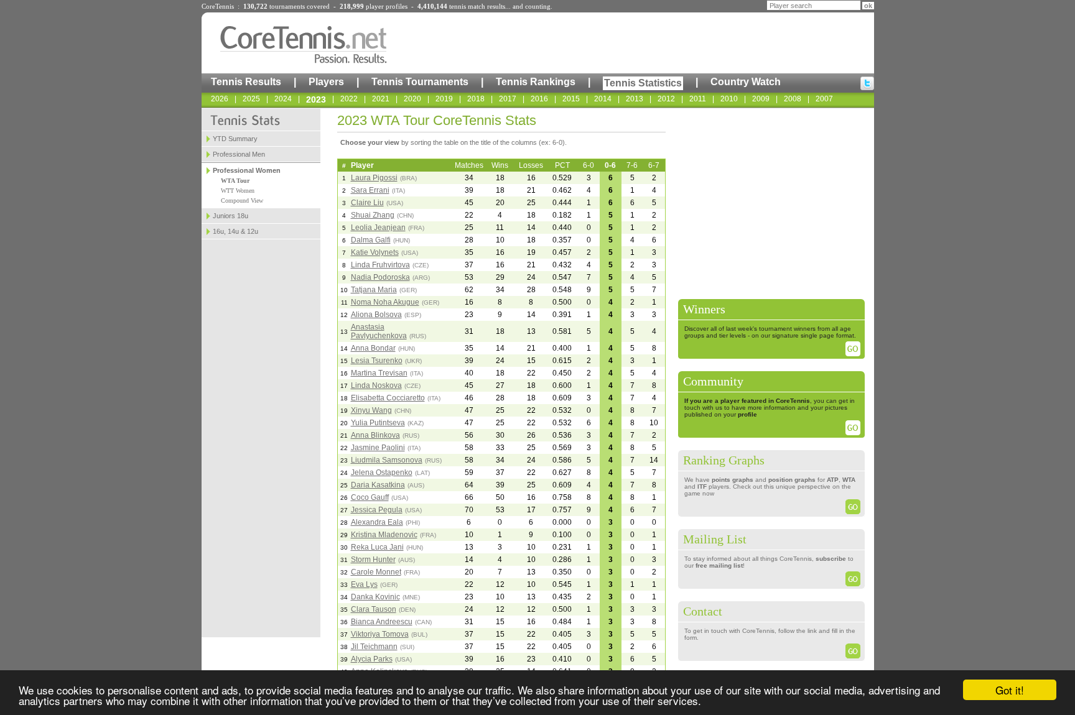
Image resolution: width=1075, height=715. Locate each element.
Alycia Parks (372, 659)
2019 (444, 99)
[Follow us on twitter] (867, 83)
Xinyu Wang (371, 410)
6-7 (653, 165)
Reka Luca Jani (377, 547)
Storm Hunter (373, 559)
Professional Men (239, 154)
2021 (380, 99)
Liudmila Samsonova (386, 460)
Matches (469, 165)
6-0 (588, 165)
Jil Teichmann (374, 646)
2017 (507, 99)
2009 (761, 99)
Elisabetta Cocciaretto (388, 398)
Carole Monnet (376, 572)
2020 (412, 99)
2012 (666, 99)
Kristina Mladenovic (384, 534)
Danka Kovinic (375, 597)
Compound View (242, 200)
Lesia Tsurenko (377, 360)
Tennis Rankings (535, 81)
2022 (349, 99)
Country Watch (745, 81)
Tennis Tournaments (419, 81)
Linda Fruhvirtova (380, 265)
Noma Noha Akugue (385, 302)
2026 (219, 99)
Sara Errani (370, 190)
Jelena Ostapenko (381, 472)
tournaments (287, 6)
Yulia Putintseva (378, 422)
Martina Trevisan (379, 373)
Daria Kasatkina (378, 485)
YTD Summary (235, 138)
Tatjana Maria (374, 289)
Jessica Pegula (377, 509)
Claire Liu (367, 202)
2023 (316, 99)
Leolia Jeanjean (378, 227)
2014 (603, 99)
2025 (251, 99)
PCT (562, 165)
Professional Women (247, 170)
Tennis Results (246, 81)
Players (326, 81)
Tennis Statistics (643, 83)
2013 (634, 99)
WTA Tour (235, 180)
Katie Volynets (375, 252)
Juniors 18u (230, 215)
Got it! (1009, 690)
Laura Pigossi (374, 177)
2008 (792, 99)
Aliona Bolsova (376, 314)
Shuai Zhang (372, 215)
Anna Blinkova (375, 435)
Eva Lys (364, 584)
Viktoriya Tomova (380, 634)
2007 (824, 99)
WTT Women (237, 190)
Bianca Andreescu (381, 621)
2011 (697, 99)
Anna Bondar (373, 348)
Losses (531, 165)
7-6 (632, 165)
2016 (539, 99)
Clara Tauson (373, 609)
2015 (571, 99)
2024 (283, 99)
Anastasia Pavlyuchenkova (379, 331)
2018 (476, 99)
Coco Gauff (370, 497)
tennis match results (477, 6)
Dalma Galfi (371, 240)
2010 (729, 99)
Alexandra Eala (377, 522)
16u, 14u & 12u (235, 231)
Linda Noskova (376, 385)
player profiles (386, 6)
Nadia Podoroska (380, 277)
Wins (499, 165)
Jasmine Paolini (378, 447)
